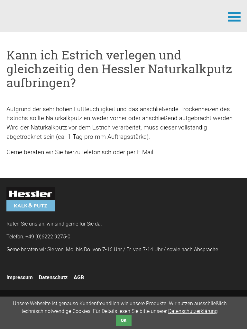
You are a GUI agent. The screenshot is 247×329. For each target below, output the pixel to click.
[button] (234, 16)
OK (123, 320)
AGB (79, 277)
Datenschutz (53, 277)
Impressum (19, 277)
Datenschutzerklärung (193, 311)
